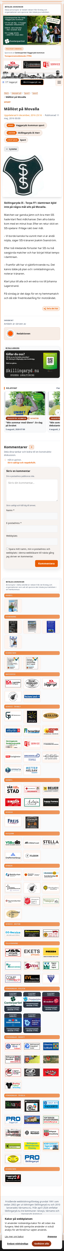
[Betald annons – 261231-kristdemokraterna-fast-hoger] (13, 1022)
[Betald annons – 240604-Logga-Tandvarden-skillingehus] (51, 744)
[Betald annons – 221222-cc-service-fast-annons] (13, 933)
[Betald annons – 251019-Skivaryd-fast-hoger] (13, 1105)
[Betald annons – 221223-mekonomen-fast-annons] (32, 933)
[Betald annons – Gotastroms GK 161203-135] (51, 1046)
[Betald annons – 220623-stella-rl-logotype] (51, 843)
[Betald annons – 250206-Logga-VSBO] (13, 843)
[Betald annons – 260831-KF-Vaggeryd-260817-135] (32, 663)
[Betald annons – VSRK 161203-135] (13, 1072)
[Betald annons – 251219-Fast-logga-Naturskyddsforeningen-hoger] (13, 1146)
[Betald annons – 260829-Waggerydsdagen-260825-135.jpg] (13, 642)
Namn (10, 510)
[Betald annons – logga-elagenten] (13, 802)
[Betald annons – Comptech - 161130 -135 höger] (13, 979)
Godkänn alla (41, 1243)
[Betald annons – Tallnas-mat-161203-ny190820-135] (13, 696)
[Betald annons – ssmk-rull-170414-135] (13, 1059)
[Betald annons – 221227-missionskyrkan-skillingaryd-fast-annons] (51, 901)
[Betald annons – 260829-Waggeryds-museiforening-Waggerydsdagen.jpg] (51, 627)
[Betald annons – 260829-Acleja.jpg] (13, 606)
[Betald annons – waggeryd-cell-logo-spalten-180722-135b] (51, 965)
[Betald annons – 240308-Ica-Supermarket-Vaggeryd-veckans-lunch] (51, 683)
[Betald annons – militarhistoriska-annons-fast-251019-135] (32, 1146)
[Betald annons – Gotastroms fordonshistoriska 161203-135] (13, 1159)
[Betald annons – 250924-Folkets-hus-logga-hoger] (32, 822)
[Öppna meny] (59, 82)
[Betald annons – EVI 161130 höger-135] (32, 979)
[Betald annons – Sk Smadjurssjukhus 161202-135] (13, 744)
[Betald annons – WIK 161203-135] (13, 1046)
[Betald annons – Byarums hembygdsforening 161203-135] (13, 1133)
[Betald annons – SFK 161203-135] (32, 1046)
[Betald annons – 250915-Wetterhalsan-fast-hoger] (32, 770)
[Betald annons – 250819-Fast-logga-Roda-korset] (32, 789)
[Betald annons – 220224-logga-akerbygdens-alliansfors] (51, 888)
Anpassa (52, 1236)
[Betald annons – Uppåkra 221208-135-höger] (32, 952)
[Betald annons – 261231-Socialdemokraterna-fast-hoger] (51, 1001)
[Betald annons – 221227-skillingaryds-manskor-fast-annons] (32, 1133)
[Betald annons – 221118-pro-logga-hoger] (13, 1120)
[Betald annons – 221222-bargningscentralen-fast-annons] (51, 933)
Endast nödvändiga (17, 1243)
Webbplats (11, 535)
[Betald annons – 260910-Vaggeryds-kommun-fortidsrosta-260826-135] (13, 663)
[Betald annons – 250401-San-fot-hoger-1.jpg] (51, 731)
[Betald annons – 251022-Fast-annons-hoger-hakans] (51, 716)
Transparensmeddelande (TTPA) (18, 56)
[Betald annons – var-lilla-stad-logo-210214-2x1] (13, 789)
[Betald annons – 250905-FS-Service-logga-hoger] (51, 65)
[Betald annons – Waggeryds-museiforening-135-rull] (32, 1120)
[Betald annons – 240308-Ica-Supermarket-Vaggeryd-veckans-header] (12, 65)
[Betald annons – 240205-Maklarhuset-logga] (32, 843)
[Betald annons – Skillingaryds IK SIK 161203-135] (51, 1072)
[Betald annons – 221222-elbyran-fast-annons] (13, 731)
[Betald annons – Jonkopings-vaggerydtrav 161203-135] (32, 1072)
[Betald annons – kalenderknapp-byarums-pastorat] (51, 875)
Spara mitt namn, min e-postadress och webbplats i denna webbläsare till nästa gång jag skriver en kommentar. (30, 552)
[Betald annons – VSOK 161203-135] (51, 1059)
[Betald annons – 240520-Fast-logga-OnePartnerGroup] (13, 856)
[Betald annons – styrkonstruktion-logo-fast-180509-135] (13, 965)
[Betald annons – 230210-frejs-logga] (13, 821)
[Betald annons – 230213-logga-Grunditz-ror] (32, 757)
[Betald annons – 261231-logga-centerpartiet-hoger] (13, 1001)
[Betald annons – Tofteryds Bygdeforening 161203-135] (51, 1120)
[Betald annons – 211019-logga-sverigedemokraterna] (32, 999)
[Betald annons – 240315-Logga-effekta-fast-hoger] (13, 770)
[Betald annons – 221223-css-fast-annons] (51, 757)
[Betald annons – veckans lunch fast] (32, 696)
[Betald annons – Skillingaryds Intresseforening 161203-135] (51, 1133)
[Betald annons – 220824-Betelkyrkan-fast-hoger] (13, 875)
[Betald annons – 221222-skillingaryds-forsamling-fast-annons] (32, 875)
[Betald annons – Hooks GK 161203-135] (32, 1059)
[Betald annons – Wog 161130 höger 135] (51, 979)
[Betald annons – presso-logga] (51, 952)
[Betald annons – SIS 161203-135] (13, 1085)
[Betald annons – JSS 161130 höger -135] (13, 952)
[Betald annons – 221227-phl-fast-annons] (13, 757)
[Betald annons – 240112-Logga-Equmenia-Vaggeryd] (13, 901)
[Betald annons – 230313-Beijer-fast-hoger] (51, 789)
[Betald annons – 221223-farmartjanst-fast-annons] (32, 731)
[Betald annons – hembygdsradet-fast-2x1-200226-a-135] (51, 1146)
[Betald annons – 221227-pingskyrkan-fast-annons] (13, 914)
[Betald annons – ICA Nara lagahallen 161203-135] (13, 683)
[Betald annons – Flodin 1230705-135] (32, 856)
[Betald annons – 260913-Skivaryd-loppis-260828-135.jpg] (13, 627)
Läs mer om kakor (14, 1236)
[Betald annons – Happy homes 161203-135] (51, 802)
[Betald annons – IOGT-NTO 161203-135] (51, 1105)
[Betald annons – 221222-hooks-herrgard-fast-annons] (32, 683)
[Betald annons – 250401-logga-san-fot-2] (32, 717)
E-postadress (14, 523)
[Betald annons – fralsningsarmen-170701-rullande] (32, 901)
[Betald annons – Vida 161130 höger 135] (32, 965)
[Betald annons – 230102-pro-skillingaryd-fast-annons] (32, 1159)
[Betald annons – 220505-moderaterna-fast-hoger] (32, 1022)
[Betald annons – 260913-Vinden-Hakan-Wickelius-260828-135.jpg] (32, 627)
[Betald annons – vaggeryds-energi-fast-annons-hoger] (13, 1178)
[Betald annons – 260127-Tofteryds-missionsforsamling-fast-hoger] (13, 888)
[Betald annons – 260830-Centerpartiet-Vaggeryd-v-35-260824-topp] (32, 30)
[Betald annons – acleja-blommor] (32, 802)
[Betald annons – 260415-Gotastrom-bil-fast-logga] (32, 65)
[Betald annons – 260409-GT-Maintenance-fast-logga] (13, 716)
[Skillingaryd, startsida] (32, 82)
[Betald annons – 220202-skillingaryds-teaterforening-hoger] (32, 1106)
